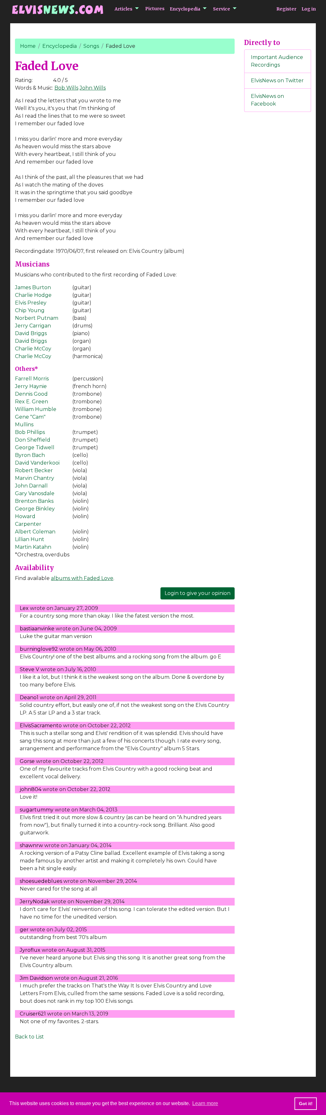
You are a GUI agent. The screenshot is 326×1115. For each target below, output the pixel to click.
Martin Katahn (33, 547)
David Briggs (31, 333)
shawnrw (31, 845)
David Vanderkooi (37, 463)
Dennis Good (31, 394)
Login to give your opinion (197, 593)
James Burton (33, 287)
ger (24, 930)
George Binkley (35, 509)
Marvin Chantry (34, 478)
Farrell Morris (32, 379)
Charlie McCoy (33, 349)
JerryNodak (35, 902)
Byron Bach (30, 455)
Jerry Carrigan (33, 326)
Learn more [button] (205, 1103)
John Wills (93, 88)
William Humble (35, 409)
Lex (24, 608)
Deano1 (29, 697)
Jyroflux (30, 950)
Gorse (27, 761)
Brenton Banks (34, 501)
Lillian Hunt (29, 539)
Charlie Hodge (33, 295)
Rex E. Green (31, 402)
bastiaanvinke (37, 629)
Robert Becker (34, 470)
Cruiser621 (33, 1014)
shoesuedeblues (41, 881)
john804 (30, 789)
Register (286, 9)
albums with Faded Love (82, 578)
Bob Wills (66, 88)
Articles (123, 9)
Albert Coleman (35, 532)
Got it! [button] (306, 1103)
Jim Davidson (36, 978)
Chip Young (30, 310)
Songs (91, 46)
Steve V (29, 669)
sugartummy (36, 810)
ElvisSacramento (41, 726)
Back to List (29, 1037)
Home (28, 46)
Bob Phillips (30, 432)
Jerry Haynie (31, 386)
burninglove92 (39, 649)
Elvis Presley (30, 303)
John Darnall (31, 486)
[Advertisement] (277, 223)
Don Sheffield (32, 440)
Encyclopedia (185, 9)
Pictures (155, 8)
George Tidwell (34, 447)
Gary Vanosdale (34, 493)
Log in (308, 9)
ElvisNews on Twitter (277, 80)
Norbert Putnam (36, 318)
